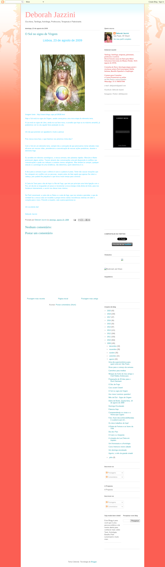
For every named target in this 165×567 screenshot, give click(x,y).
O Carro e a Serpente (116, 435)
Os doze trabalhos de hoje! (119, 423)
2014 (109, 327)
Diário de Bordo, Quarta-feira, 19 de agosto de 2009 (121, 402)
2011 (109, 337)
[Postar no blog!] (81, 220)
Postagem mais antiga (89, 299)
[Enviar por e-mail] (79, 220)
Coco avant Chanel (116, 388)
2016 (109, 320)
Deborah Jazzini (50, 14)
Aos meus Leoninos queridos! (120, 394)
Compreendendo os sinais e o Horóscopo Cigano (120, 414)
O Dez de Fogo (114, 384)
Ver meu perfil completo (122, 39)
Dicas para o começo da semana (121, 367)
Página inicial (63, 299)
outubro (112, 353)
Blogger (94, 562)
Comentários (112, 477)
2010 (109, 340)
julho (111, 457)
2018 (109, 314)
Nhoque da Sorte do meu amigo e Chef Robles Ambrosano (121, 375)
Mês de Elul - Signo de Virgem (120, 397)
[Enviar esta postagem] (74, 220)
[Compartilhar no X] (84, 220)
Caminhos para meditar (117, 371)
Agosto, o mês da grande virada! (121, 453)
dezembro (113, 346)
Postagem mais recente (36, 299)
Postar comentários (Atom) (66, 305)
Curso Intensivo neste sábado (120, 447)
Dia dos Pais (113, 432)
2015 (109, 324)
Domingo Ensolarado (116, 406)
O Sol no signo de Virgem (118, 391)
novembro (113, 349)
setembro (113, 356)
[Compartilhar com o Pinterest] (89, 220)
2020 (109, 311)
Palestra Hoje (114, 409)
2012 (109, 333)
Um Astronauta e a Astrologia (119, 443)
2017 (109, 317)
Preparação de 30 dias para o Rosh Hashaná (119, 380)
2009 (109, 343)
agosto (112, 359)
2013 (109, 330)
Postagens (112, 473)
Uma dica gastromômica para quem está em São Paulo (119, 363)
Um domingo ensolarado (118, 450)
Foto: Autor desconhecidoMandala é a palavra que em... (121, 419)
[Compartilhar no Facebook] (86, 220)
